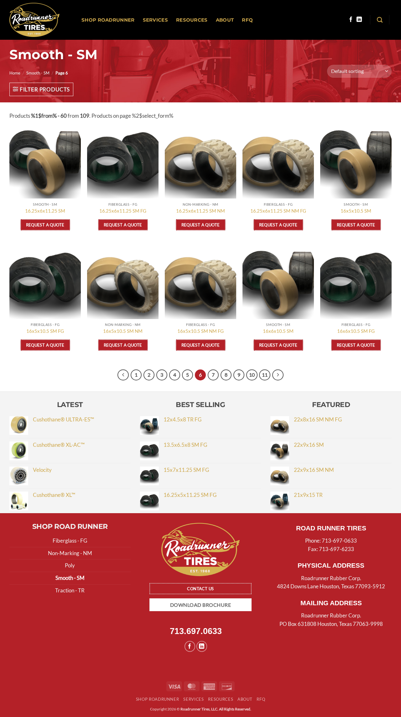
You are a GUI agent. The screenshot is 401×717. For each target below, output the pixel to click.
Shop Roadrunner (108, 20)
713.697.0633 (196, 631)
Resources (192, 20)
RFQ (247, 20)
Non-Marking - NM (70, 553)
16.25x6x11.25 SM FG (122, 211)
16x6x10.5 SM (278, 331)
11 (265, 375)
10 (252, 375)
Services (155, 20)
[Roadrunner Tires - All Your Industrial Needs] (34, 19)
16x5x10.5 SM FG (45, 331)
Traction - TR (70, 590)
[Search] (380, 20)
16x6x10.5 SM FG (356, 331)
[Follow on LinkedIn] (359, 20)
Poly (70, 565)
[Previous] (122, 374)
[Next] (277, 374)
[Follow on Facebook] (350, 20)
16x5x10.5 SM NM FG (200, 331)
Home (14, 72)
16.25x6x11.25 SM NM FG (278, 211)
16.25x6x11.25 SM (45, 211)
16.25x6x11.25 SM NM (200, 211)
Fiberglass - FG (70, 540)
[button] (41, 89)
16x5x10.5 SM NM (123, 331)
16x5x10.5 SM (356, 211)
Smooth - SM (37, 72)
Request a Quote (45, 224)
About (225, 20)
